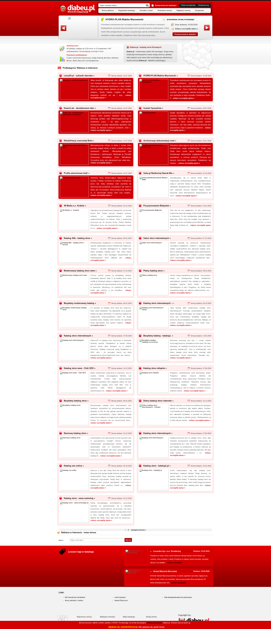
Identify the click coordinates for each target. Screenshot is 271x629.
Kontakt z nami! (146, 10)
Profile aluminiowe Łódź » (76, 173)
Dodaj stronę (151, 617)
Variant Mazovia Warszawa (165, 571)
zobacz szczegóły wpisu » (183, 98)
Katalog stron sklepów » (155, 368)
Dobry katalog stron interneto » (158, 401)
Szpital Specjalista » (153, 108)
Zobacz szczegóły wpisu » (186, 29)
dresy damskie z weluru (74, 600)
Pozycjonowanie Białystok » (157, 205)
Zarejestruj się (203, 5)
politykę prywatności (154, 623)
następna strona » (138, 530)
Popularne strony (165, 10)
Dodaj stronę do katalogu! (166, 5)
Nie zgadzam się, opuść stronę (151, 627)
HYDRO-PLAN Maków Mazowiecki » (160, 75)
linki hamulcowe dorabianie (75, 597)
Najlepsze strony (183, 10)
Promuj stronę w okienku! (185, 34)
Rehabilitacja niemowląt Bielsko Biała (126, 19)
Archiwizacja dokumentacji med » (159, 140)
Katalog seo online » (74, 466)
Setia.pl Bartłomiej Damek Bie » (158, 173)
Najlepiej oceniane (107, 617)
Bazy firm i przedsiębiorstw (88, 61)
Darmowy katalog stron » (76, 433)
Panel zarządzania (188, 5)
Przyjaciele (199, 10)
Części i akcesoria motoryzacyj (79, 58)
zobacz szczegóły (174, 563)
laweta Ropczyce (121, 600)
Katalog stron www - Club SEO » (79, 368)
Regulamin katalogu (126, 10)
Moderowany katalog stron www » (80, 271)
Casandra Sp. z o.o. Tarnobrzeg (167, 551)
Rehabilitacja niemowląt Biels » (79, 140)
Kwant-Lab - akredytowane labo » (80, 108)
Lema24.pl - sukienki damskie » (79, 75)
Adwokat (115, 58)
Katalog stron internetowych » (78, 336)
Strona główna (108, 10)
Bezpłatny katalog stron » (76, 401)
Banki (75, 61)
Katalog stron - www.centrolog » (79, 498)
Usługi (94, 58)
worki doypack (120, 597)
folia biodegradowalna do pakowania (178, 597)
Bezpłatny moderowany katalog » (80, 303)
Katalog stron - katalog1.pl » (157, 466)
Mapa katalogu (129, 617)
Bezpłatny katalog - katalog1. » (158, 336)
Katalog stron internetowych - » (158, 303)
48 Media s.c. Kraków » (75, 205)
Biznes (69, 61)
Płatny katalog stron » (154, 271)
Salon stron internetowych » (157, 238)
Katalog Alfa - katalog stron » (78, 238)
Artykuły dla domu (104, 58)
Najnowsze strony (84, 617)
